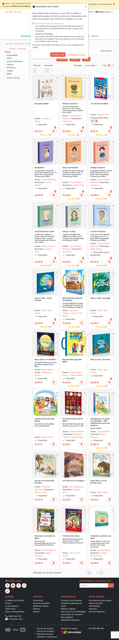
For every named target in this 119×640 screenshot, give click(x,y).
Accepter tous (58, 54)
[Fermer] (86, 6)
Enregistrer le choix (76, 54)
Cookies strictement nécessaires (49, 23)
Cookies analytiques (44, 34)
